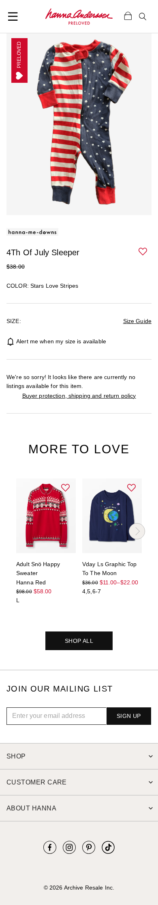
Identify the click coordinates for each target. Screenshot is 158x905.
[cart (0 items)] (128, 15)
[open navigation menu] (13, 17)
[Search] (142, 16)
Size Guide (137, 321)
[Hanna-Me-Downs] (79, 16)
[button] (143, 252)
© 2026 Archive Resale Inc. (79, 887)
